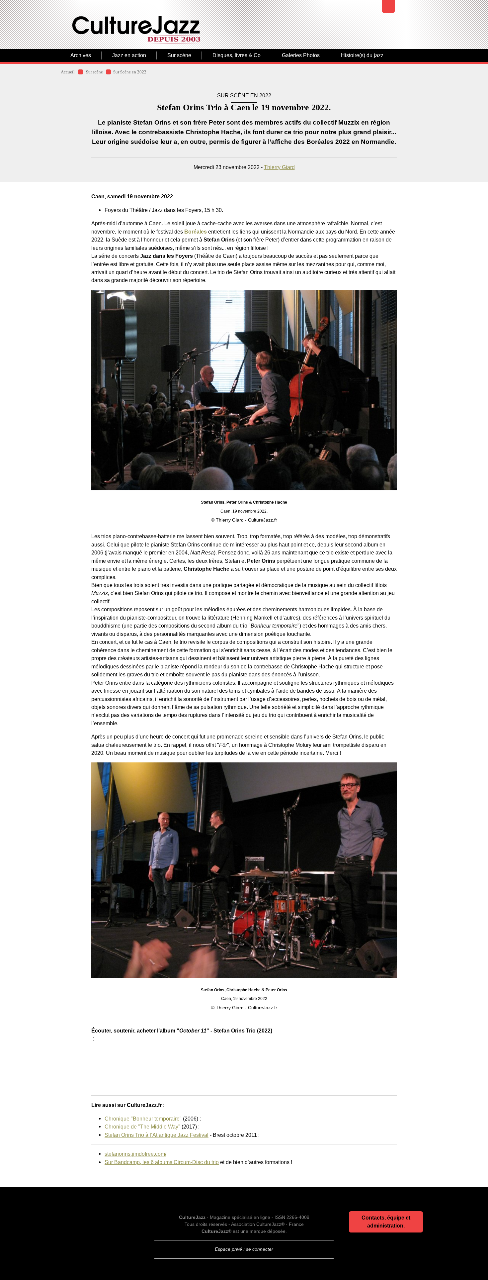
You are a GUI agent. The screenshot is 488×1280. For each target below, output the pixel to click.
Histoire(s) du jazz (362, 55)
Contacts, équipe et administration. (386, 1222)
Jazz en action (129, 55)
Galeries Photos (301, 55)
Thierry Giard (279, 167)
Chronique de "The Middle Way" (142, 1127)
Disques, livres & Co (236, 55)
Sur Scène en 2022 (129, 72)
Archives (80, 55)
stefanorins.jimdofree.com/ (135, 1154)
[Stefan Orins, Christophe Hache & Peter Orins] (244, 870)
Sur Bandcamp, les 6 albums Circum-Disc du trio (162, 1162)
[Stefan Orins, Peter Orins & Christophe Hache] (244, 390)
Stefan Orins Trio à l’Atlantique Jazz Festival (156, 1135)
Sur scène (179, 55)
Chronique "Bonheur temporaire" (143, 1119)
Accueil (68, 72)
